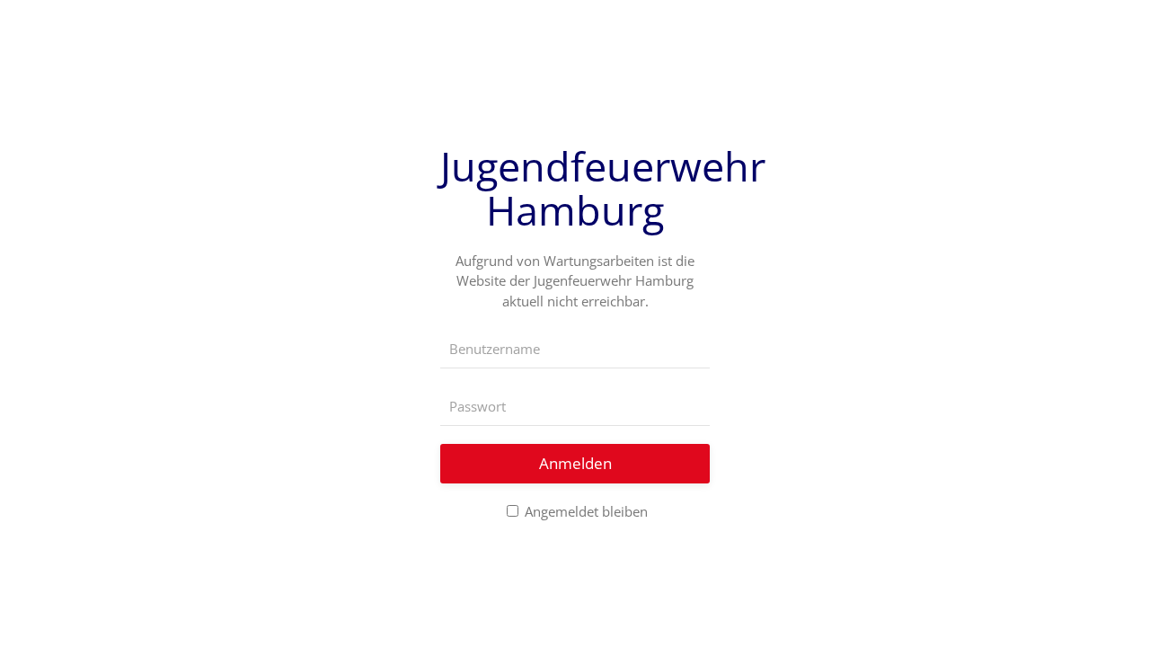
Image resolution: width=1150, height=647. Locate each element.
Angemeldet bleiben (584, 511)
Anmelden (575, 463)
